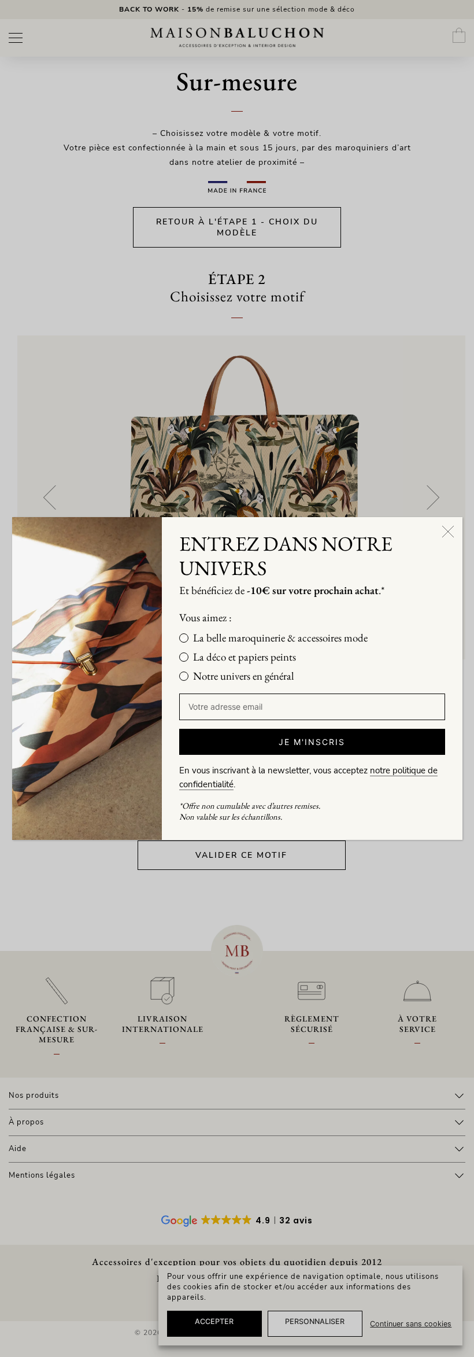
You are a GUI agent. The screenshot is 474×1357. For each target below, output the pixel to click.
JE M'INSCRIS (312, 742)
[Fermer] (448, 531)
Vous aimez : (205, 617)
